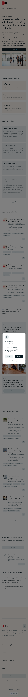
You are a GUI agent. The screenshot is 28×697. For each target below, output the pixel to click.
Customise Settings (14, 361)
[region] (14, 348)
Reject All (9, 356)
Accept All (19, 356)
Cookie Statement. (11, 352)
